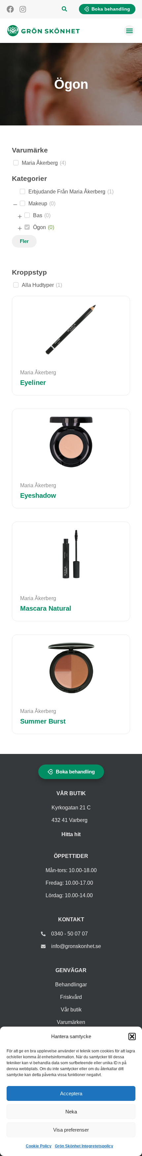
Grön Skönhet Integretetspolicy (84, 1146)
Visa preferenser (71, 1130)
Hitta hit (71, 834)
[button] (132, 1036)
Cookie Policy (39, 1146)
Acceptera (71, 1093)
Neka (71, 1111)
